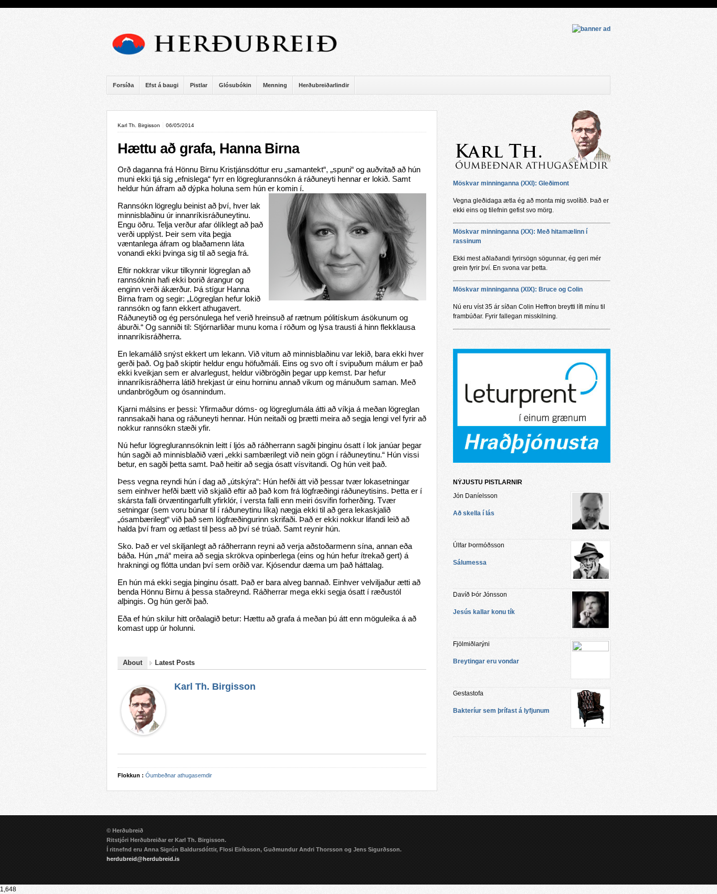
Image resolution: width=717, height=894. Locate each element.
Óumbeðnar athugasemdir (178, 775)
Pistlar (198, 85)
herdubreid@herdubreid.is (143, 859)
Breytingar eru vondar (486, 661)
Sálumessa (470, 562)
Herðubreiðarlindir (324, 85)
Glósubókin (235, 85)
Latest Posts (175, 663)
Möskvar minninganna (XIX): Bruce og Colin (518, 289)
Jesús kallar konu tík (484, 612)
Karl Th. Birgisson (215, 686)
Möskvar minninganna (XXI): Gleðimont (511, 183)
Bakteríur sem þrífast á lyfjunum (501, 710)
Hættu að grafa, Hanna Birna (208, 149)
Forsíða (123, 85)
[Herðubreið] (230, 57)
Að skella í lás (473, 513)
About (132, 663)
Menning (275, 85)
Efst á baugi (161, 85)
